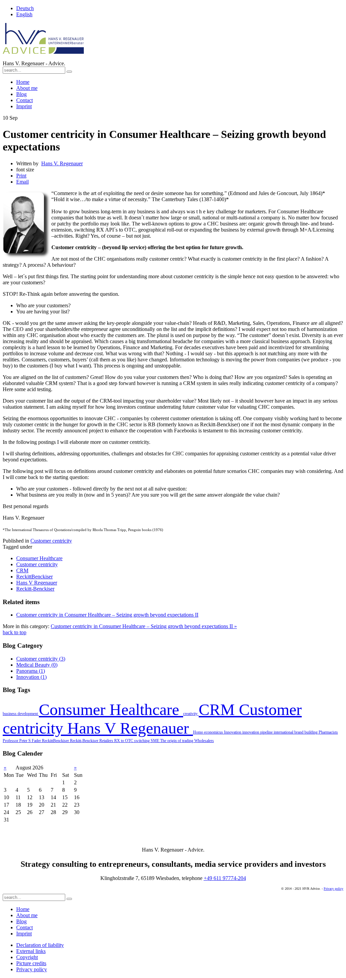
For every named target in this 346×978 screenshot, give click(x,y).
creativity (191, 713)
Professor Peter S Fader (22, 740)
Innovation (233, 732)
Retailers (106, 740)
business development (21, 713)
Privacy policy (333, 888)
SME (155, 740)
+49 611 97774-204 (225, 878)
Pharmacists (328, 732)
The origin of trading (177, 740)
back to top (14, 632)
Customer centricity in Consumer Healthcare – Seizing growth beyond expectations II (107, 615)
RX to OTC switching (132, 740)
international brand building (296, 732)
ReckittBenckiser (56, 740)
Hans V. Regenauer (62, 163)
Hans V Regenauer (130, 728)
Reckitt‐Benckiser (84, 740)
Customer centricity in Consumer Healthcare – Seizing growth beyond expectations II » (144, 626)
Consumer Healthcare (111, 709)
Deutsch (25, 8)
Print (21, 175)
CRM (219, 709)
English (24, 14)
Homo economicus (208, 732)
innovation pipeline (258, 732)
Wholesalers (204, 740)
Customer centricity (51, 541)
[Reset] (69, 72)
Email (22, 182)
